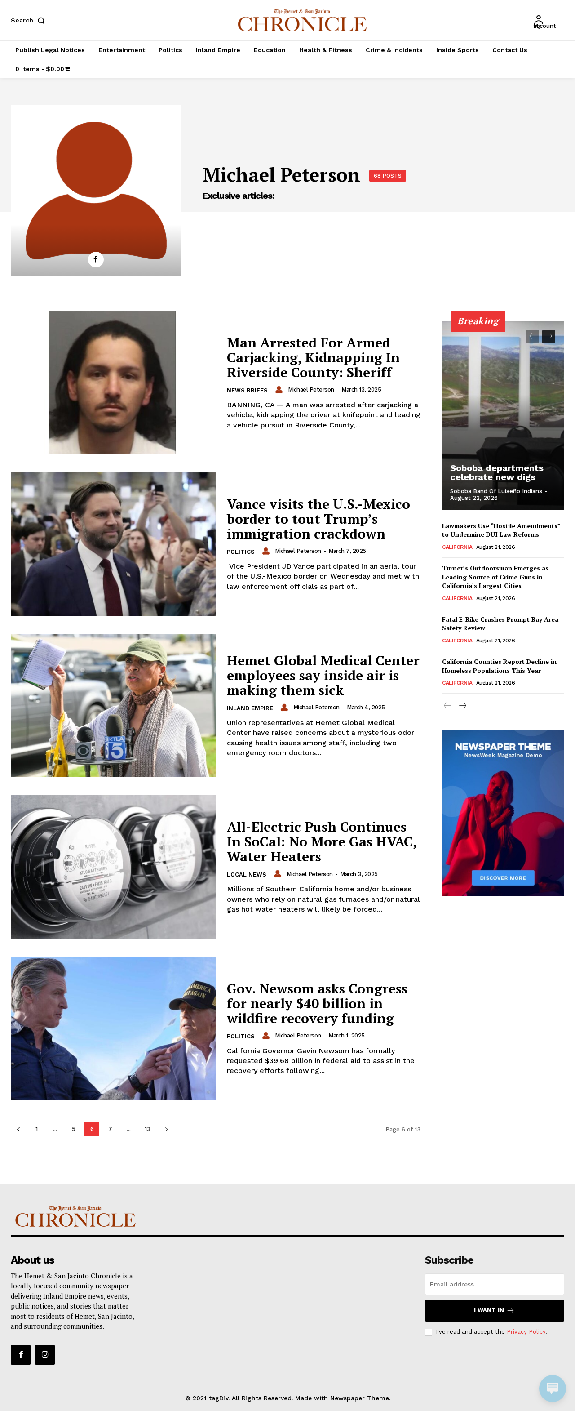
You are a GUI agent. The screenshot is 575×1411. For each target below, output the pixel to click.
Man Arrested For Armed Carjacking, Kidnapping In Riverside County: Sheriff (313, 357)
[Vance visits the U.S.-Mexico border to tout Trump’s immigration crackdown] (113, 544)
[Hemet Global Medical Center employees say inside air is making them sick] (113, 705)
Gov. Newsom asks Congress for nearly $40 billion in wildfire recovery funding (317, 1003)
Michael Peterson (311, 389)
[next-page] (166, 1129)
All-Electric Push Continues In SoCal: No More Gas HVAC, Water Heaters (322, 841)
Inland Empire (250, 708)
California (457, 547)
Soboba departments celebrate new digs (497, 472)
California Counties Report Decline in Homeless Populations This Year (499, 666)
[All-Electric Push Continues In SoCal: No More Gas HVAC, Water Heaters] (113, 867)
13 (147, 1129)
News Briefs (247, 390)
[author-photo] (280, 389)
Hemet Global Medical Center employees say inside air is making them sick (323, 675)
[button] (30, 20)
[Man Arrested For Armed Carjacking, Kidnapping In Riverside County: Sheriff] (113, 382)
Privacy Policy (526, 1331)
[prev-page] (18, 1129)
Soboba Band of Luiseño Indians (496, 491)
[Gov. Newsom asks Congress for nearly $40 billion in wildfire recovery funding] (113, 1028)
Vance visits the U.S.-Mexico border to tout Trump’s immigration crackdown (318, 519)
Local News (246, 874)
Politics (241, 551)
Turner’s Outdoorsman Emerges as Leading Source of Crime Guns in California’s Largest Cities (495, 577)
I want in (489, 1310)
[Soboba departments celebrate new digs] (503, 415)
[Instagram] (45, 1355)
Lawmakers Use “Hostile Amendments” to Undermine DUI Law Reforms (501, 530)
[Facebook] (96, 259)
